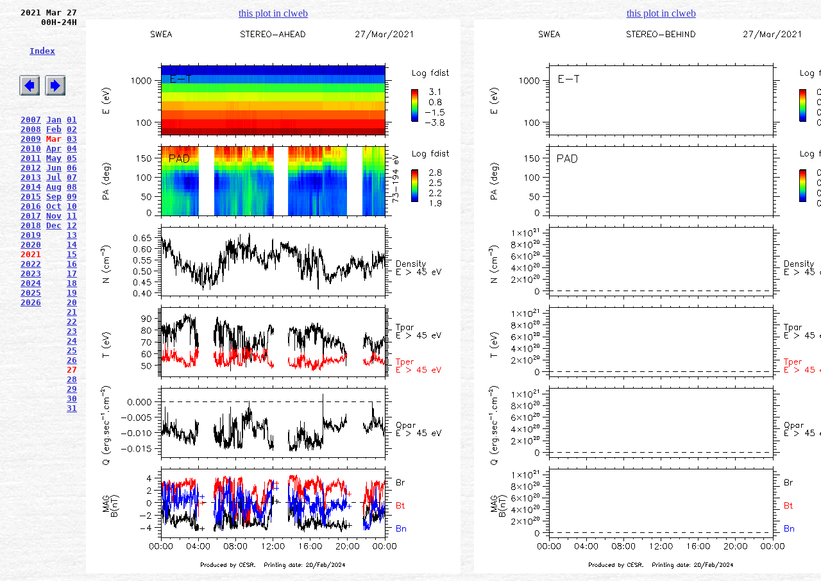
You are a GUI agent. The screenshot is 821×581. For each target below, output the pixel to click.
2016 (31, 206)
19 (72, 293)
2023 (31, 273)
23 (72, 331)
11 (72, 216)
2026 (31, 302)
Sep (54, 196)
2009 (31, 139)
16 (72, 264)
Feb (54, 129)
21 (72, 312)
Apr (54, 148)
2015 (31, 196)
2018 (31, 225)
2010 (31, 148)
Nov (54, 216)
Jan (54, 119)
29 (72, 389)
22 (72, 321)
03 (72, 139)
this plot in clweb (273, 13)
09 (72, 196)
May (54, 158)
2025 (31, 293)
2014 (31, 187)
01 (72, 119)
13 (72, 235)
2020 (31, 244)
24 (72, 341)
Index (42, 51)
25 (72, 350)
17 (72, 273)
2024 (31, 283)
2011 (31, 158)
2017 (31, 216)
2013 (31, 177)
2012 (31, 168)
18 (72, 283)
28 (72, 379)
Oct (54, 206)
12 (72, 225)
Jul (54, 177)
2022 (31, 264)
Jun (54, 168)
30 (72, 398)
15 (72, 254)
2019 (31, 235)
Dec (54, 225)
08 (72, 187)
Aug (54, 187)
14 (72, 244)
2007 (31, 119)
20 (72, 302)
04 (72, 148)
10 (72, 206)
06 (72, 168)
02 (72, 129)
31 (72, 408)
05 (72, 158)
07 (72, 177)
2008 (31, 129)
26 (72, 360)
